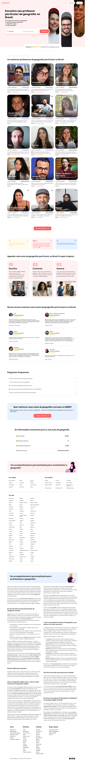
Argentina (11, 500)
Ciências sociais (48, 482)
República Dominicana (24, 550)
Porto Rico (11, 548)
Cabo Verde (32, 506)
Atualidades (58, 482)
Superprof (8, 55)
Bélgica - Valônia (33, 502)
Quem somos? (13, 729)
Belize (10, 504)
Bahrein (10, 502)
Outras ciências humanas (69, 485)
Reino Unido (11, 550)
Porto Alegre (11, 484)
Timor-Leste (11, 558)
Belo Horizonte (12, 480)
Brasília (32, 480)
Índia (21, 527)
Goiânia (37, 747)
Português (25, 745)
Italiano (24, 744)
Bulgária (21, 506)
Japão (21, 531)
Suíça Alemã (11, 556)
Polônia (31, 546)
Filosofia (57, 480)
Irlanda (10, 529)
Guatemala (32, 522)
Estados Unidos (12, 520)
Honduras (22, 524)
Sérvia (10, 554)
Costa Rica (11, 513)
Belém (21, 480)
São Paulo (38, 729)
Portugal (21, 548)
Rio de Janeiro (33, 484)
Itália (31, 529)
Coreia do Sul (33, 511)
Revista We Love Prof (53, 729)
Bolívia (21, 504)
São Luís (38, 752)
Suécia (31, 554)
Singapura (22, 554)
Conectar (79, 2)
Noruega (21, 541)
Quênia (31, 548)
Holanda (10, 524)
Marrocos (32, 535)
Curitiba (10, 482)
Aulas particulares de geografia (24, 55)
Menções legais (13, 731)
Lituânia (21, 533)
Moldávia (32, 537)
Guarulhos (38, 748)
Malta (21, 535)
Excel (24, 748)
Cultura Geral (69, 482)
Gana (21, 522)
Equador (32, 515)
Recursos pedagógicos (54, 731)
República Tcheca (34, 550)
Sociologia (68, 480)
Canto (24, 734)
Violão (24, 737)
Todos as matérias (27, 752)
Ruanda (21, 552)
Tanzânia (32, 556)
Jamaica (10, 531)
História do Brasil (48, 484)
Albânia (21, 498)
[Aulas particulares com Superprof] (6, 3)
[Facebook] (70, 758)
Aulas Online (12, 736)
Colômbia (22, 511)
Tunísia (21, 558)
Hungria (32, 524)
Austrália (22, 500)
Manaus (32, 482)
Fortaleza (22, 482)
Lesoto (31, 531)
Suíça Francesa (23, 556)
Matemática (25, 731)
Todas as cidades (39, 753)
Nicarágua (32, 539)
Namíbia (21, 539)
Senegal (32, 552)
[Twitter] (72, 758)
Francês (24, 739)
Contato (51, 734)
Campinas (38, 750)
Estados (11, 737)
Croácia (21, 513)
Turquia (32, 558)
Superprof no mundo (14, 734)
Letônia (10, 533)
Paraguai (11, 546)
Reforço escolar (14, 55)
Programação (26, 747)
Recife (21, 484)
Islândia (21, 529)
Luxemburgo (32, 533)
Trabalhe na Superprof (15, 739)
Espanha (32, 518)
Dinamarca (32, 513)
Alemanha (32, 498)
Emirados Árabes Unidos (23, 516)
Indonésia (32, 527)
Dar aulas (71, 2)
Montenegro (11, 539)
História (46, 480)
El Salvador (11, 515)
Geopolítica (58, 484)
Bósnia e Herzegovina (34, 504)
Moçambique (22, 537)
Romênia (10, 552)
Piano (24, 742)
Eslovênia (22, 518)
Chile (10, 511)
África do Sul (11, 498)
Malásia (10, 535)
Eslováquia (11, 518)
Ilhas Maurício (12, 527)
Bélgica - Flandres (23, 502)
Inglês (24, 729)
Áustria (31, 500)
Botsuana (11, 506)
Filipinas (21, 520)
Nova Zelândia (33, 541)
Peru (20, 546)
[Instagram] (74, 758)
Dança (24, 750)
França (10, 522)
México (10, 537)
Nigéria (10, 541)
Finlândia (32, 520)
